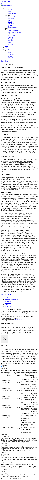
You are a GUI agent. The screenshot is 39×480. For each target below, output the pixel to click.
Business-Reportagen (14, 32)
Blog (6, 47)
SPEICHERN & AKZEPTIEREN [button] (11, 478)
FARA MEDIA (18, 320)
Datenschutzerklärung (11, 299)
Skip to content (5, 1)
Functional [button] (4, 434)
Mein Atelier (12, 13)
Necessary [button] (4, 365)
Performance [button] (4, 443)
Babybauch (11, 17)
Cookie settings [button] (16, 332)
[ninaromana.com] (6, 5)
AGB (6, 298)
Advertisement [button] (5, 461)
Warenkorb (11, 54)
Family (10, 22)
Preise (6, 46)
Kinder (10, 25)
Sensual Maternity (13, 30)
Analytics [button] (3, 452)
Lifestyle (11, 23)
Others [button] (3, 471)
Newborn (11, 18)
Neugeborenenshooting (12, 39)
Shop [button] (6, 51)
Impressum (8, 301)
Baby (10, 20)
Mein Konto (12, 58)
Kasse (10, 56)
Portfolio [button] (7, 15)
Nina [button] (6, 8)
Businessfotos (12, 27)
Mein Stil (11, 11)
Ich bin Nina (12, 10)
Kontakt (7, 49)
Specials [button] (7, 29)
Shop (9, 52)
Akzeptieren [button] (27, 332)
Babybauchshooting (11, 36)
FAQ (9, 42)
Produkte (11, 44)
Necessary (6, 367)
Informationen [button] (9, 34)
